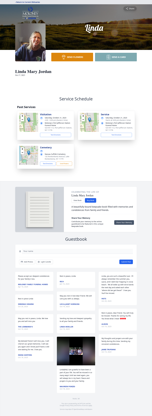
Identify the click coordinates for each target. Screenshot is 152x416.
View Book (77, 200)
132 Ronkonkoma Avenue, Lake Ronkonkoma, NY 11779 (57, 157)
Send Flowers (64, 164)
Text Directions (56, 135)
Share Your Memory (124, 222)
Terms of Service (82, 405)
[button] (28, 119)
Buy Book (90, 200)
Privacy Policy (69, 405)
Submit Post (126, 262)
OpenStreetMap (78, 409)
